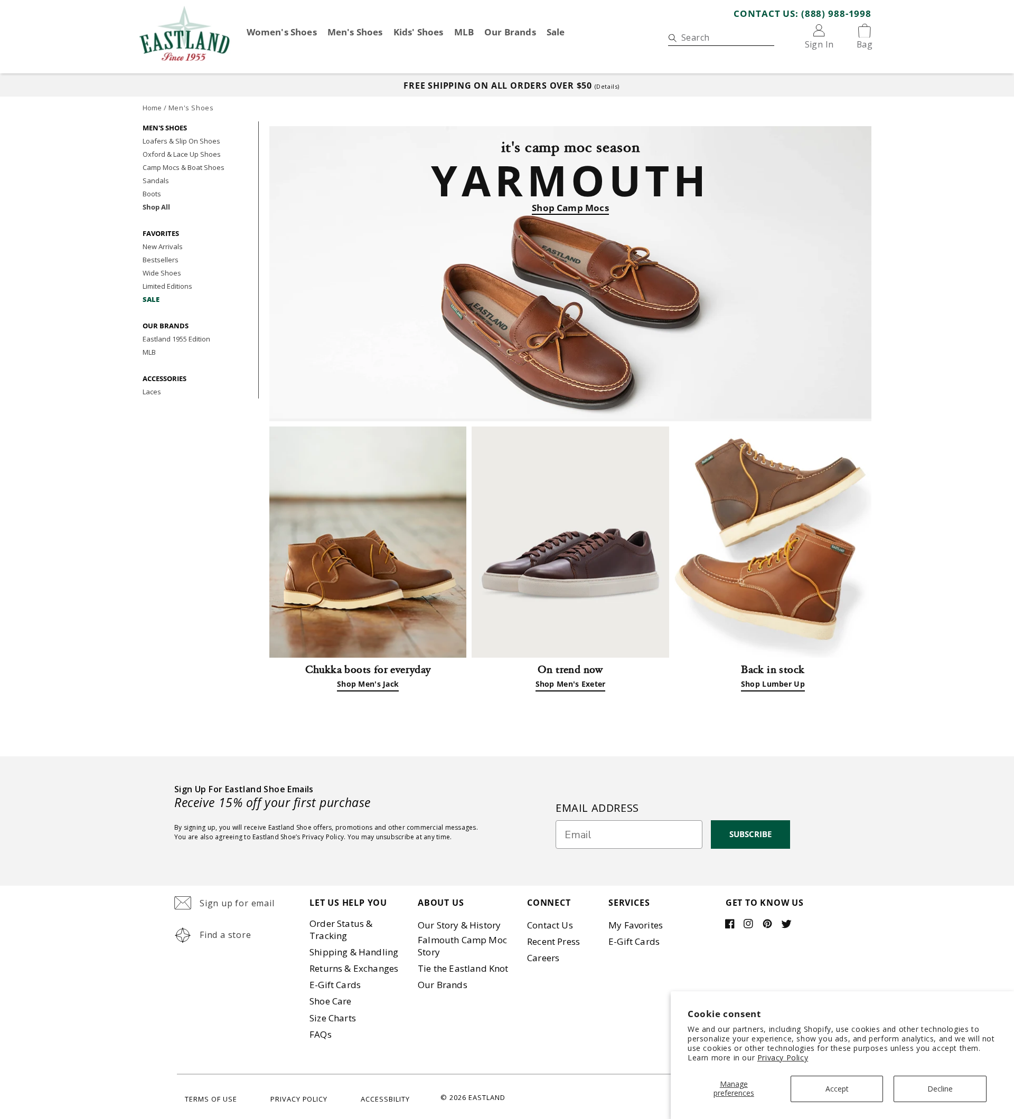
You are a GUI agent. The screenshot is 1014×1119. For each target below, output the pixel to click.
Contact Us (550, 925)
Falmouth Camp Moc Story (462, 946)
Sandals (156, 180)
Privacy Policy (782, 1057)
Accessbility (385, 1099)
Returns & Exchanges (353, 968)
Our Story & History (459, 925)
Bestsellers (161, 259)
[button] (236, 904)
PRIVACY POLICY (299, 1099)
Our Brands (442, 985)
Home (152, 107)
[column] (570, 542)
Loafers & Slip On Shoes (181, 141)
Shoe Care (330, 1001)
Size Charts (332, 1018)
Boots (152, 193)
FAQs (320, 1034)
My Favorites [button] (635, 925)
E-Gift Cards (335, 985)
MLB (149, 352)
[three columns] (367, 542)
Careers (543, 958)
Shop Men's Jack (368, 684)
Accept (837, 1089)
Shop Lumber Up (773, 684)
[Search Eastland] (672, 38)
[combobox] (721, 38)
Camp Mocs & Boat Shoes (183, 167)
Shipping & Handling (353, 952)
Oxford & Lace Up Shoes (182, 154)
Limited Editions (167, 286)
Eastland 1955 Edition (176, 339)
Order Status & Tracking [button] (340, 929)
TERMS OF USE (211, 1099)
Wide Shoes (162, 273)
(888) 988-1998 (836, 13)
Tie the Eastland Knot (463, 968)
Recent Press (553, 941)
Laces (152, 391)
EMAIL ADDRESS (597, 808)
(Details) (607, 86)
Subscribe (750, 834)
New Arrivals (163, 246)
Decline (940, 1089)
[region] (507, 85)
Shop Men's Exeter (571, 684)
